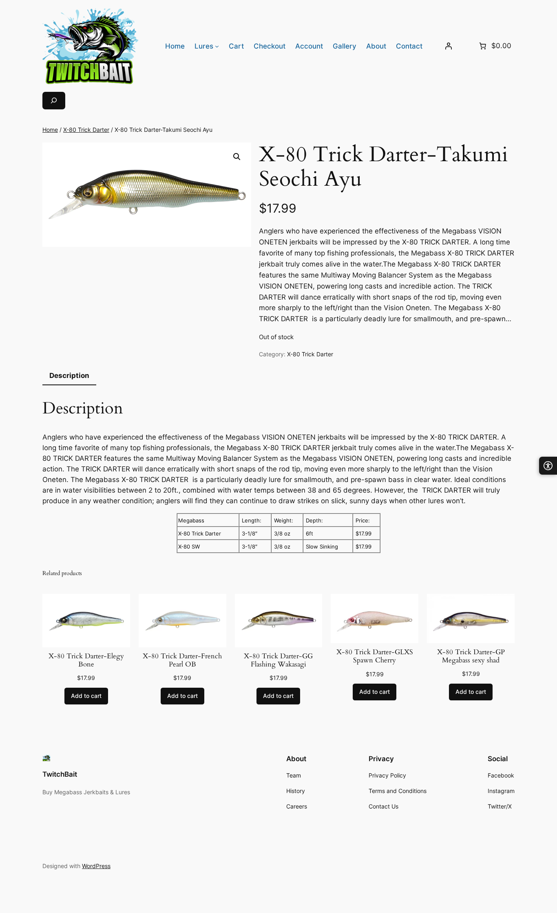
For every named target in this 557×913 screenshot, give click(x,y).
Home (50, 129)
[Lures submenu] (217, 46)
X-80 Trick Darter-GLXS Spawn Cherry (374, 656)
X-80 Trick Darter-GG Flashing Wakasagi (278, 660)
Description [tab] (69, 375)
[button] (237, 156)
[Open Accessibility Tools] (548, 466)
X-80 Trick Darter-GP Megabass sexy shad (471, 656)
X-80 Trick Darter (86, 129)
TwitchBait (59, 774)
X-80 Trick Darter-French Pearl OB (182, 660)
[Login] (448, 46)
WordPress (96, 865)
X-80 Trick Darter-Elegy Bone (86, 660)
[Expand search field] (53, 100)
